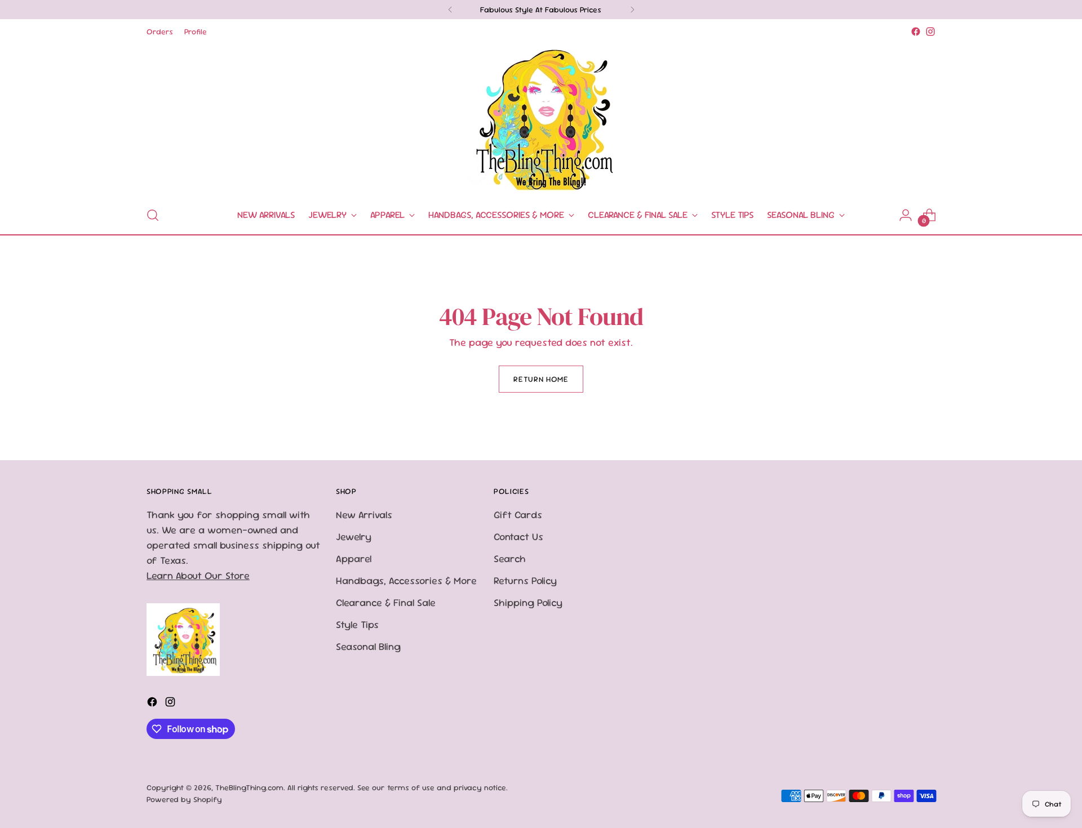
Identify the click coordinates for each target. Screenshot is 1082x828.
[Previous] (450, 9)
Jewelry (353, 536)
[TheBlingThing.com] (541, 117)
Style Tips (357, 624)
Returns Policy (525, 580)
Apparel (353, 558)
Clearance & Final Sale (386, 602)
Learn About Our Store (198, 575)
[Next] (632, 9)
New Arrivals (364, 514)
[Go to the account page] (905, 215)
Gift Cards (518, 514)
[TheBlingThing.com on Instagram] (930, 31)
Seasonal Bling (368, 646)
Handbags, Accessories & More (406, 580)
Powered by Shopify (184, 799)
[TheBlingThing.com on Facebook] (916, 31)
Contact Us (518, 536)
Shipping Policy (528, 602)
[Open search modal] (152, 215)
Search (510, 558)
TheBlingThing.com (249, 787)
